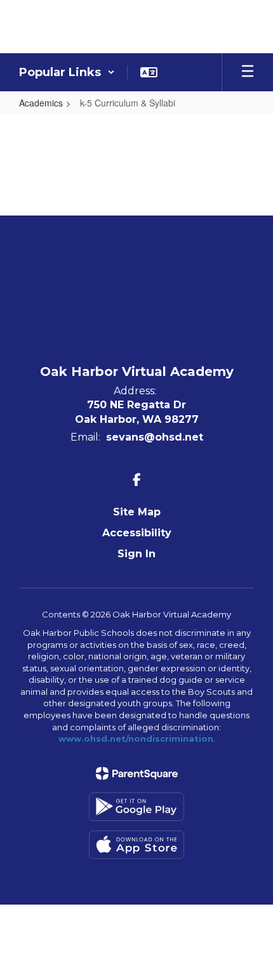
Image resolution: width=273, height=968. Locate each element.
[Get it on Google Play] (136, 806)
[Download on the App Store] (136, 844)
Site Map (137, 512)
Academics (41, 102)
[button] (67, 72)
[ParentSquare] (137, 773)
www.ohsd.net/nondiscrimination (135, 738)
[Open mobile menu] (247, 72)
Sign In (136, 554)
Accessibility (136, 533)
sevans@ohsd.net (154, 437)
